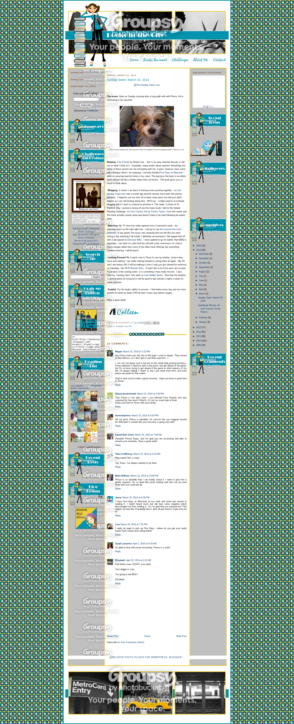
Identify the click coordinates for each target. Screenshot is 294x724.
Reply (118, 385)
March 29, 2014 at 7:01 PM (134, 524)
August (203, 271)
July (201, 276)
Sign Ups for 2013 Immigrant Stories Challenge (86, 236)
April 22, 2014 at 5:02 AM (138, 560)
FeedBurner (92, 110)
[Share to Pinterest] (158, 323)
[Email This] (145, 323)
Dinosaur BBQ (134, 239)
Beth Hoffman (122, 475)
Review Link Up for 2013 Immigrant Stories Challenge (86, 242)
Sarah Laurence (123, 543)
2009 (199, 345)
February (203, 317)
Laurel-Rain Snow (124, 434)
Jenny (118, 497)
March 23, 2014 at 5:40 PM (150, 393)
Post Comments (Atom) (132, 642)
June (201, 280)
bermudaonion (123, 415)
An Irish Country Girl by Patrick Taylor (146, 211)
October (203, 262)
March (202, 293)
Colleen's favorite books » (89, 447)
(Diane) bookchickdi (125, 393)
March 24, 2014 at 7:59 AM (148, 434)
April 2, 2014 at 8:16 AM (145, 543)
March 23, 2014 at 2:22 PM (136, 351)
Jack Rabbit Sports (153, 275)
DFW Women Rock (134, 268)
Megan (118, 351)
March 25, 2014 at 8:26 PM (135, 497)
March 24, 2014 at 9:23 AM (147, 454)
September (204, 267)
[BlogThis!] (148, 323)
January (203, 322)
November (204, 258)
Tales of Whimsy (124, 454)
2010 (199, 340)
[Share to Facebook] (155, 323)
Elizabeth (120, 560)
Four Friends (123, 162)
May (201, 285)
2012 (199, 332)
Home (147, 636)
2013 (199, 327)
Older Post (181, 636)
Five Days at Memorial (171, 172)
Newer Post (112, 636)
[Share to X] (151, 323)
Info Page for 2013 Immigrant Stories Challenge (86, 230)
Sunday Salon (124, 326)
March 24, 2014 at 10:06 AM (144, 475)
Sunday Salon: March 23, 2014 (128, 79)
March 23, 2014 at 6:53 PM (145, 415)
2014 (199, 250)
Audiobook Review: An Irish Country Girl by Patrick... (209, 308)
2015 (199, 245)
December (204, 254)
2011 (199, 336)
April (201, 289)
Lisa (117, 524)
